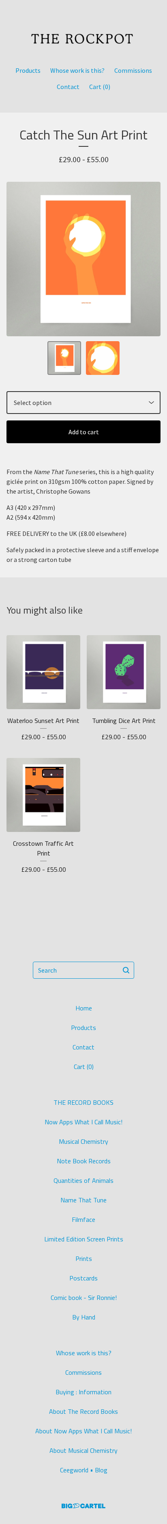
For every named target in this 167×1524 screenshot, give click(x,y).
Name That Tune (83, 1200)
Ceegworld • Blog (83, 1470)
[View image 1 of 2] (64, 358)
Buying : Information (83, 1392)
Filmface (83, 1219)
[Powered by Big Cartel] (83, 1506)
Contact (68, 87)
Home (83, 1008)
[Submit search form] (126, 970)
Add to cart (84, 432)
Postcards (83, 1278)
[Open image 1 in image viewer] (83, 259)
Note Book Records (84, 1161)
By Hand (83, 1317)
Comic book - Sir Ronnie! (84, 1297)
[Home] (83, 29)
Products (28, 70)
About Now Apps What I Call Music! (83, 1431)
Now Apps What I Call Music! (83, 1122)
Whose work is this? (77, 70)
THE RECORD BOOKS (83, 1102)
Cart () (99, 87)
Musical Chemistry (83, 1141)
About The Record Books (83, 1411)
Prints (83, 1258)
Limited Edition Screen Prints (83, 1239)
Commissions (133, 70)
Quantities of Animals (83, 1180)
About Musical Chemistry (83, 1450)
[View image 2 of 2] (103, 358)
